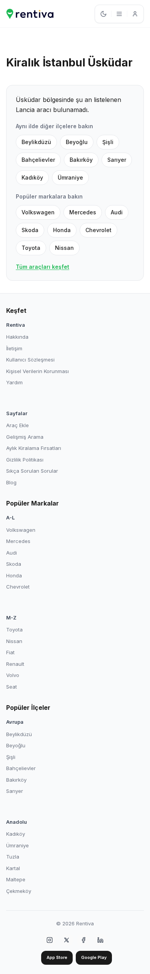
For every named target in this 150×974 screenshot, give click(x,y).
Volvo (12, 675)
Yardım (14, 382)
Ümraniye (70, 177)
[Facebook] (83, 940)
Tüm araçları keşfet (42, 266)
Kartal (13, 868)
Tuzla (12, 857)
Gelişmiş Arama (24, 437)
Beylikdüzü (36, 142)
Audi (117, 212)
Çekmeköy (18, 891)
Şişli (107, 142)
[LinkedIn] (100, 940)
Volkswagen (38, 212)
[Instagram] (49, 940)
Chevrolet (98, 230)
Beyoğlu (77, 142)
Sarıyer (116, 159)
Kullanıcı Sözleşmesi (30, 359)
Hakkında (17, 337)
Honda (62, 230)
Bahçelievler (38, 159)
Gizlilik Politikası (24, 459)
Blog (11, 482)
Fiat (10, 652)
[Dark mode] (103, 14)
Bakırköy (81, 159)
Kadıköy (32, 177)
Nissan (64, 247)
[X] (66, 940)
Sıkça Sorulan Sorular (32, 471)
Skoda (30, 230)
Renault (15, 664)
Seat (11, 687)
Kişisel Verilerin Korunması (37, 371)
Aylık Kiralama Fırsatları (33, 448)
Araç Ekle (17, 425)
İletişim (14, 348)
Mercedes (82, 212)
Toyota (31, 247)
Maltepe (15, 879)
